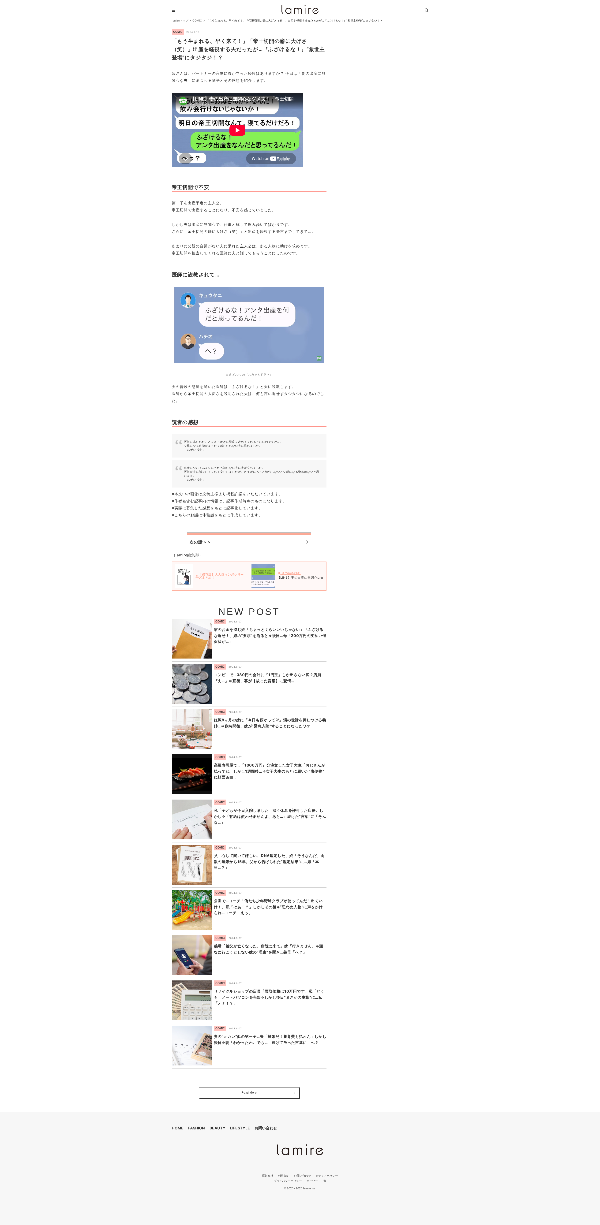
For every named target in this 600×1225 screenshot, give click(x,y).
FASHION (196, 1128)
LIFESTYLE (240, 1128)
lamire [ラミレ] (300, 9)
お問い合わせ (266, 1128)
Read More (249, 1092)
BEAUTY (217, 1128)
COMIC (197, 20)
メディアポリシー (326, 1175)
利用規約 (283, 1175)
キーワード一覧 (316, 1181)
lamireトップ (180, 20)
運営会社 (267, 1175)
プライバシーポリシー (288, 1181)
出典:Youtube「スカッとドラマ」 (249, 374)
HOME (178, 1128)
